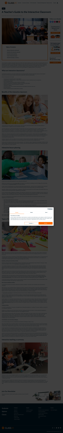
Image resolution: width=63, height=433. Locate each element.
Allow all (45, 223)
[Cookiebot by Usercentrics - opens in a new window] (48, 209)
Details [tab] (31, 212)
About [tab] (46, 212)
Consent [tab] (16, 212)
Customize (31, 223)
